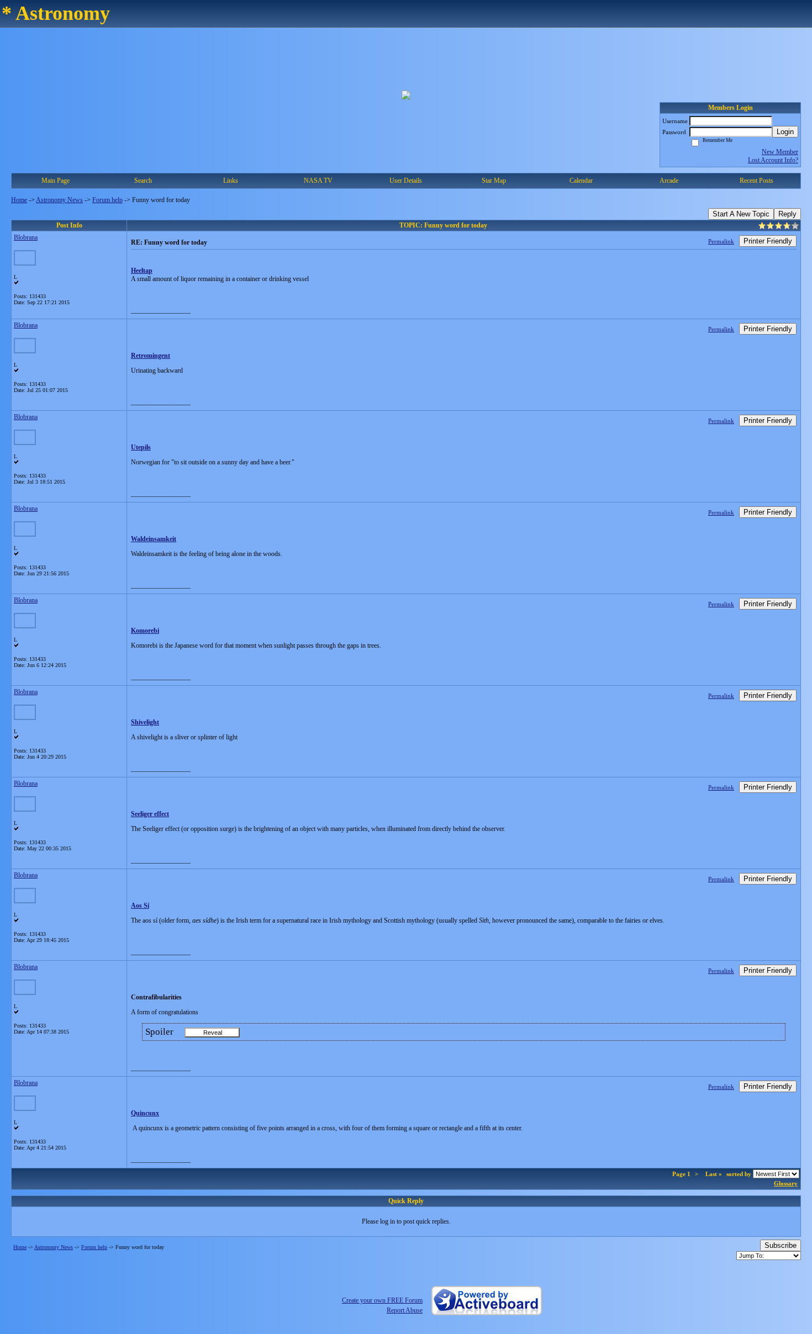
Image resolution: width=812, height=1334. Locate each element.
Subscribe (780, 1245)
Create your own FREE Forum (382, 1300)
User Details (405, 180)
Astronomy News (59, 200)
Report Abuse (405, 1310)
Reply (787, 214)
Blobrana (26, 237)
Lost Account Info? (773, 160)
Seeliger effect (150, 814)
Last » (714, 1174)
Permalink (721, 241)
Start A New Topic (741, 214)
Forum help (107, 200)
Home (19, 200)
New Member (780, 152)
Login (785, 132)
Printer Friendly (768, 241)
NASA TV (318, 180)
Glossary (786, 1183)
